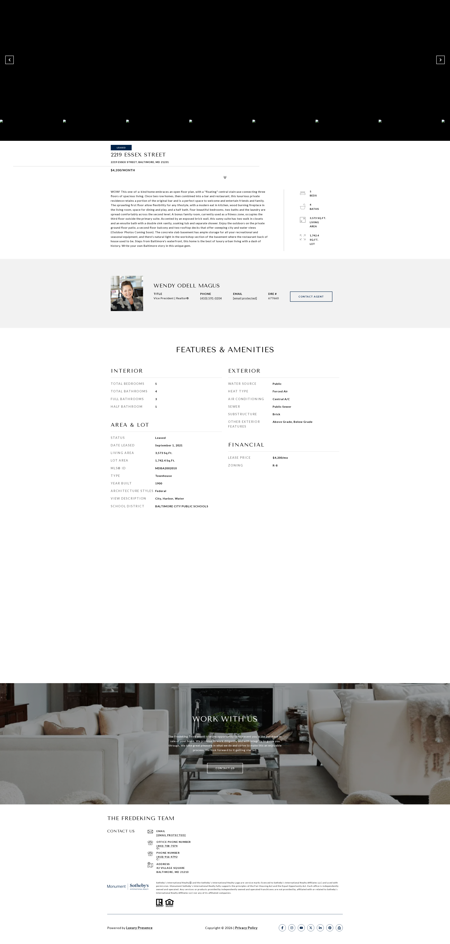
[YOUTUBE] (301, 927)
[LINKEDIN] (320, 927)
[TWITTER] (310, 927)
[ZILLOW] (339, 927)
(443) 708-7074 (167, 845)
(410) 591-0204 (211, 298)
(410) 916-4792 (167, 856)
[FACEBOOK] (282, 927)
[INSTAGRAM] (291, 927)
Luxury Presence (139, 928)
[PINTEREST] (329, 927)
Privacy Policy (246, 928)
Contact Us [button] (225, 768)
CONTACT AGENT (311, 296)
